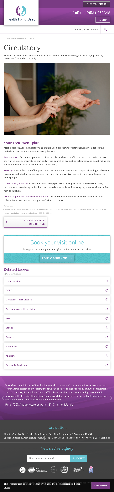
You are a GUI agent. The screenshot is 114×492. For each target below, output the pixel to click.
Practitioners (73, 437)
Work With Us (89, 437)
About (7, 434)
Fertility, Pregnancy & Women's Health (71, 434)
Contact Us (58, 437)
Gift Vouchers (97, 4)
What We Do (18, 434)
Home (6, 38)
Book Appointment (54, 258)
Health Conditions (18, 38)
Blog (47, 437)
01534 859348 (98, 12)
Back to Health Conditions (34, 222)
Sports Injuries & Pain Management (24, 437)
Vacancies (104, 437)
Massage (8, 170)
